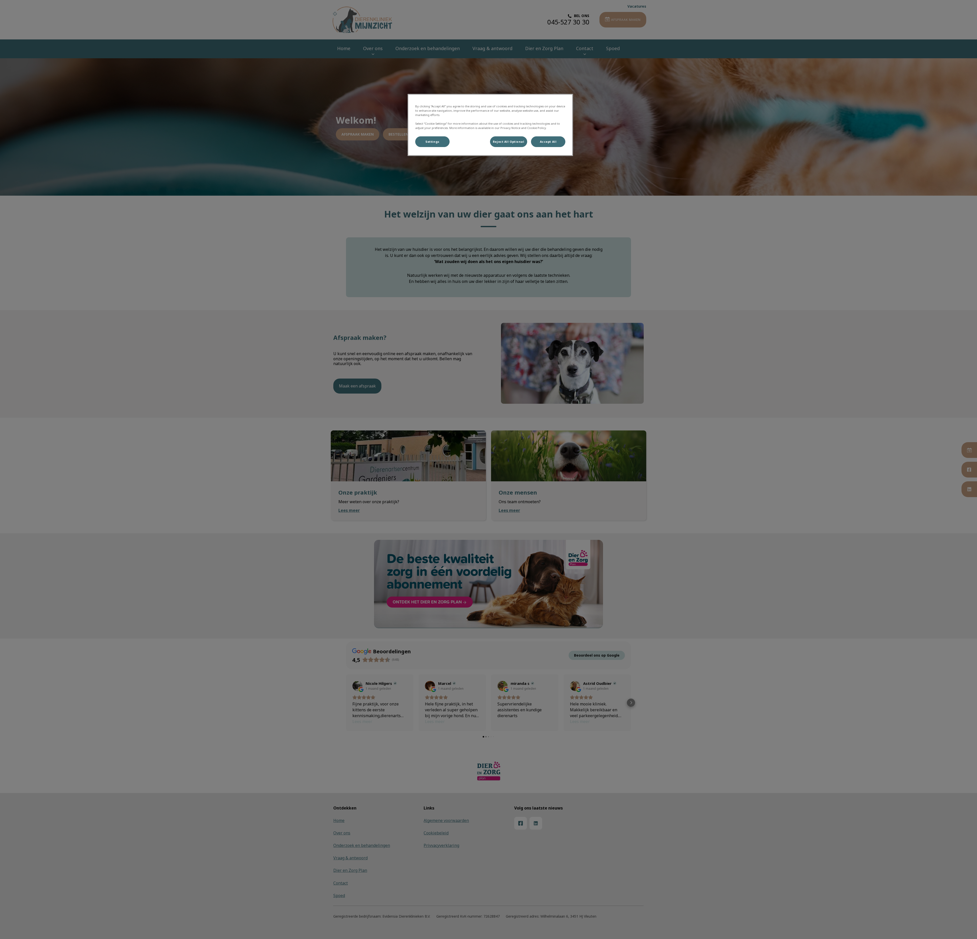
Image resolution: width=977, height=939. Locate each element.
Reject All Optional (508, 141)
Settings (432, 141)
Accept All (548, 141)
